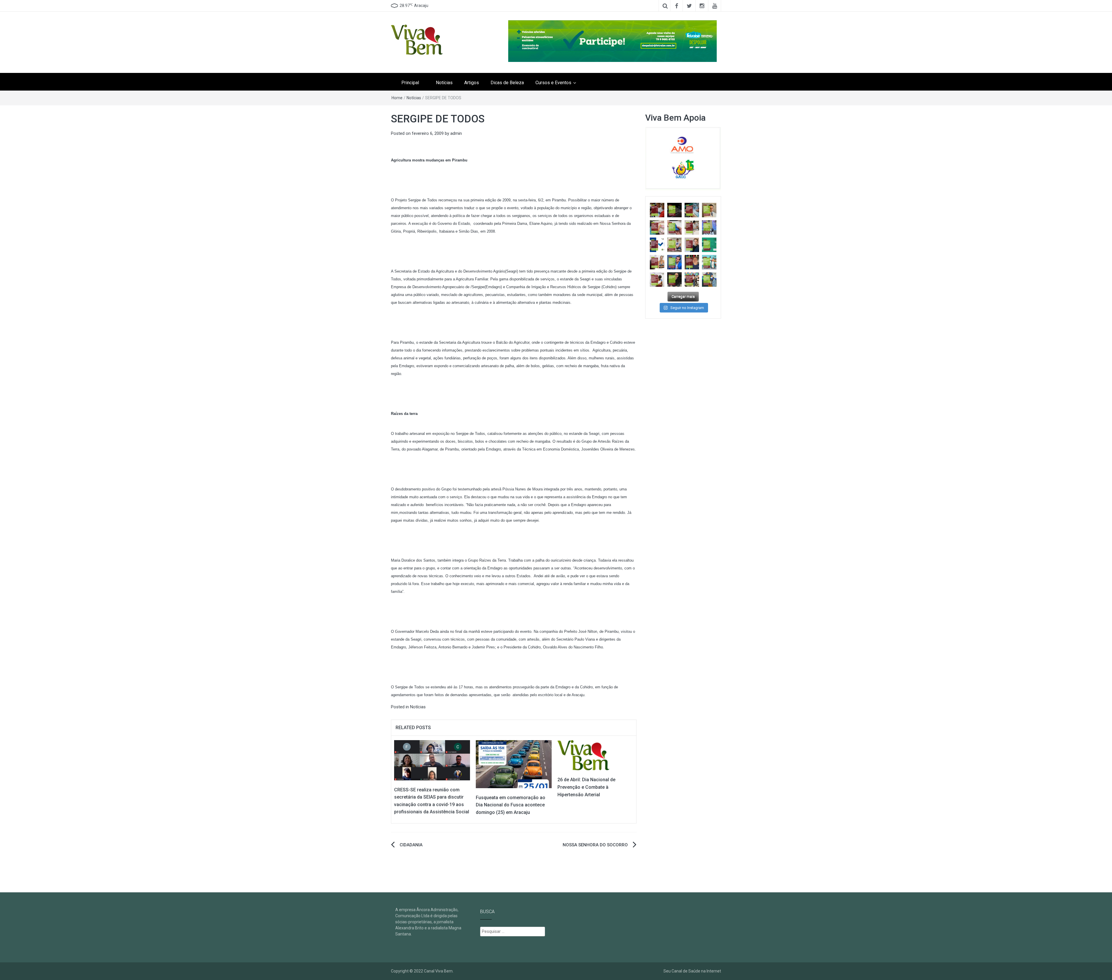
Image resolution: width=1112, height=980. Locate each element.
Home (397, 97)
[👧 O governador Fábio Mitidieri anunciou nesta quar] (674, 245)
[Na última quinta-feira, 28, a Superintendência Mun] (674, 210)
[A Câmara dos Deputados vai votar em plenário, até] (657, 210)
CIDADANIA (411, 844)
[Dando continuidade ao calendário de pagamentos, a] (692, 210)
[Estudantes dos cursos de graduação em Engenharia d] (692, 227)
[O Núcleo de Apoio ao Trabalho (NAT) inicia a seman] (657, 227)
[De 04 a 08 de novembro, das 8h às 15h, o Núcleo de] (657, 245)
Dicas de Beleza (507, 82)
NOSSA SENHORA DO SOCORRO (595, 844)
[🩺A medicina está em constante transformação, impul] (709, 245)
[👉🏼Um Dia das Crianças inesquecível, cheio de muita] (692, 262)
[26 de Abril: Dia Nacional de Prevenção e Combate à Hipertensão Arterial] (583, 754)
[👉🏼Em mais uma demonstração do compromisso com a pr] (692, 279)
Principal (410, 82)
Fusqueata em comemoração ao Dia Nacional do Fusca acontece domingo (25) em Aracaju (510, 805)
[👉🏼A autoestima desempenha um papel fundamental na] (692, 245)
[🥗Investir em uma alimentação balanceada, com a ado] (657, 262)
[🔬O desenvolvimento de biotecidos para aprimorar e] (709, 279)
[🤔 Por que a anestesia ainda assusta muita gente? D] (674, 262)
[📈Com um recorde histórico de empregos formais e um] (674, 227)
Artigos (471, 82)
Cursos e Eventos (553, 82)
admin (456, 133)
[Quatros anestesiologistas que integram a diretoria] (709, 227)
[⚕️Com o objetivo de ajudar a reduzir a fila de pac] (709, 210)
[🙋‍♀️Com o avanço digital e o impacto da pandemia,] (709, 262)
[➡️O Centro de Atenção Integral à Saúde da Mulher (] (657, 279)
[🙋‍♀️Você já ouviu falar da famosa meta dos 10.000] (674, 279)
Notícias (444, 82)
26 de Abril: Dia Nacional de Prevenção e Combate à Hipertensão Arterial (586, 787)
